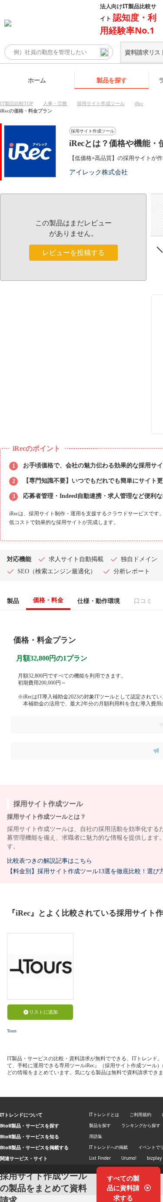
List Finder (100, 1158)
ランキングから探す (140, 1125)
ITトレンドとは (104, 1114)
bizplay (154, 1158)
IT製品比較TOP (16, 103)
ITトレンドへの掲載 (108, 1147)
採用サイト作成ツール (101, 103)
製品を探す (111, 80)
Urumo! (128, 1158)
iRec (139, 103)
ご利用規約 (140, 1114)
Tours (12, 1030)
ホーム (37, 80)
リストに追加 (43, 1012)
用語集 (95, 1136)
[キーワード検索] (104, 52)
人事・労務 (55, 103)
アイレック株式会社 (98, 172)
